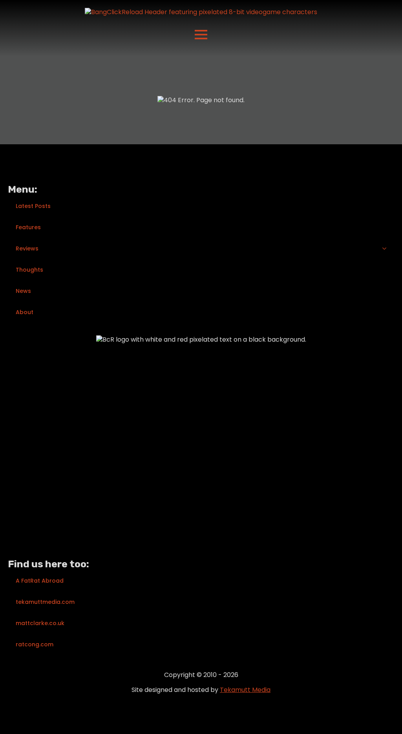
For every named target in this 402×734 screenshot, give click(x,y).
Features (28, 227)
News (23, 291)
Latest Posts (33, 206)
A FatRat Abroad (40, 581)
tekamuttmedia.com (45, 602)
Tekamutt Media (245, 689)
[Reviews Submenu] (386, 248)
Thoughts (29, 270)
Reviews (27, 248)
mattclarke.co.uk (40, 623)
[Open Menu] (201, 34)
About (24, 312)
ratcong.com (34, 644)
